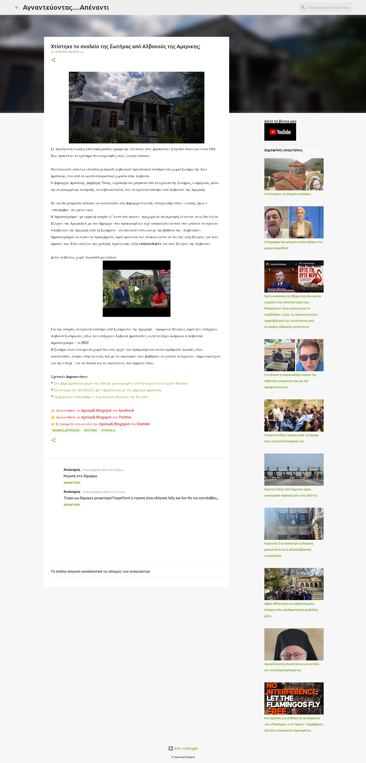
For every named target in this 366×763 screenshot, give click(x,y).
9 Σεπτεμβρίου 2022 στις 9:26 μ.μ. (103, 469)
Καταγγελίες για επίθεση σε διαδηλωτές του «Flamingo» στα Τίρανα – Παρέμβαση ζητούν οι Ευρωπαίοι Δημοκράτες (293, 724)
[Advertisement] (136, 623)
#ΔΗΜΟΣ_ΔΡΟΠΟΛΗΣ (66, 430)
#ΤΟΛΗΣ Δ (108, 430)
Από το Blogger (185, 748)
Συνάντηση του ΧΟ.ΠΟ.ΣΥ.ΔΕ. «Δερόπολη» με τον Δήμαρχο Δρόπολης (108, 390)
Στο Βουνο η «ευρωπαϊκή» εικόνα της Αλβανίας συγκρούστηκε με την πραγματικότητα (290, 381)
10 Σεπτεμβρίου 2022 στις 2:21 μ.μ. (103, 491)
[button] (53, 60)
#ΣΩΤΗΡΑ (90, 430)
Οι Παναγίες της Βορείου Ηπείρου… (288, 194)
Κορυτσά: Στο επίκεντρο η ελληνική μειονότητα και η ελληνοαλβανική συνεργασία (288, 549)
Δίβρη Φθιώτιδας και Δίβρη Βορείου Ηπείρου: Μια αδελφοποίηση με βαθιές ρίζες (291, 610)
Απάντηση (72, 482)
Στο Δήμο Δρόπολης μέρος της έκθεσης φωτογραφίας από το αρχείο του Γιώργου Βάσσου (120, 383)
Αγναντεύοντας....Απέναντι (66, 7)
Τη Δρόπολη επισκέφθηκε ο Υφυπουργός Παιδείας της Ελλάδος (101, 397)
